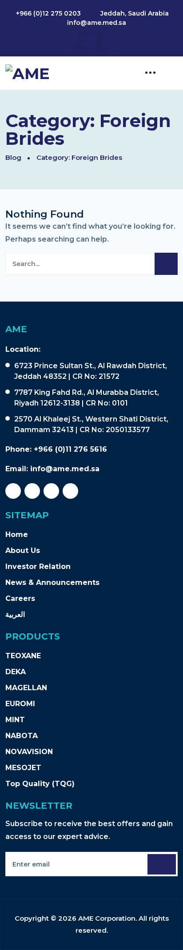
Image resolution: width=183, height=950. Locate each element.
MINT (15, 719)
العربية (15, 614)
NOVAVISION (29, 751)
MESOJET (23, 767)
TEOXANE (23, 656)
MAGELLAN (26, 688)
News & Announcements (52, 582)
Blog (13, 157)
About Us (22, 550)
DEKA (15, 672)
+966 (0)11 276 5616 (70, 449)
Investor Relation (38, 566)
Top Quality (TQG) (40, 783)
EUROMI (20, 704)
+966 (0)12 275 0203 (48, 13)
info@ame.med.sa (96, 23)
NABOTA (21, 735)
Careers (20, 598)
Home (16, 534)
